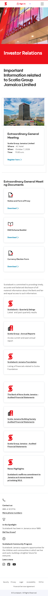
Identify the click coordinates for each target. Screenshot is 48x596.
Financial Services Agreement (24, 586)
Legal (21, 582)
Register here (14, 159)
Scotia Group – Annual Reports (21, 333)
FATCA (41, 582)
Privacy (13, 582)
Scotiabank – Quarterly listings (21, 309)
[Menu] (42, 3)
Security (6, 582)
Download (12, 208)
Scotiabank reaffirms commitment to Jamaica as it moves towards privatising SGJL (24, 477)
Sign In (22, 3)
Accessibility (31, 582)
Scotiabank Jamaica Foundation (22, 362)
